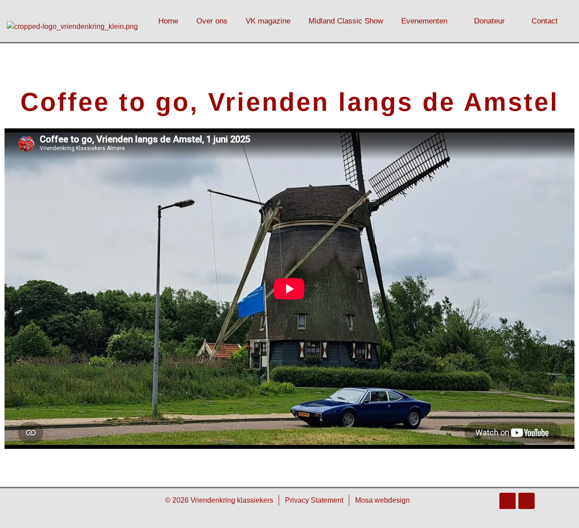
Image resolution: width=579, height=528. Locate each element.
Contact (545, 21)
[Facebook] (507, 501)
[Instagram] (526, 501)
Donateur (489, 21)
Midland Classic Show (345, 21)
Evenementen (424, 21)
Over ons (212, 21)
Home (168, 21)
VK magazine (268, 21)
